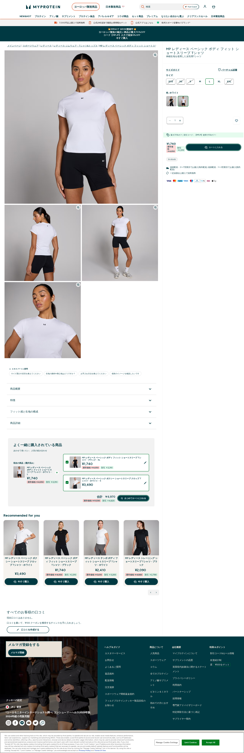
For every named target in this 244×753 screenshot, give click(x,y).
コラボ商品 (122, 16)
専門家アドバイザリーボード (187, 705)
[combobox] (169, 6)
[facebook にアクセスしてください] (15, 723)
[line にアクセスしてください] (22, 723)
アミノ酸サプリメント (159, 682)
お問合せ (109, 660)
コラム (153, 667)
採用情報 (177, 698)
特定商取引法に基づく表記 (186, 712)
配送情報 (109, 680)
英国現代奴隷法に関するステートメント (189, 669)
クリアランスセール (197, 16)
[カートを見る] (213, 7)
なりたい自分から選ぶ (172, 16)
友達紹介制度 (219, 662)
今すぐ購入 (23, 581)
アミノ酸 (53, 16)
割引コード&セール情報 (222, 653)
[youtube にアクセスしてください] (29, 723)
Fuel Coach (192, 7)
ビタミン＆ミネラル (159, 694)
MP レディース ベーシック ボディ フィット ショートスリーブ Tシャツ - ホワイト (140, 46)
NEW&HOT (25, 16)
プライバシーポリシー (184, 678)
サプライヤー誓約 (182, 719)
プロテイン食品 (87, 16)
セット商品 (137, 16)
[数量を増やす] (180, 120)
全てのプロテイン (159, 673)
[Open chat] (42, 723)
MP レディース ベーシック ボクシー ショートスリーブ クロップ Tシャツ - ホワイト (21, 561)
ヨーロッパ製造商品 (85, 6)
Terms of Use (100, 750)
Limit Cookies (191, 742)
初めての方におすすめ (159, 705)
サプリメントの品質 (183, 660)
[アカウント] (205, 7)
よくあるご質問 (113, 667)
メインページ (14, 46)
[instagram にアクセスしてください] (8, 723)
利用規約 (177, 685)
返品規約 (109, 673)
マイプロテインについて (185, 653)
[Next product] (156, 592)
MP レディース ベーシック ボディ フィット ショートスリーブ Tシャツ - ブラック (61, 561)
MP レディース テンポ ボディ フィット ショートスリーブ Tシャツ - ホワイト (101, 561)
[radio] (170, 82)
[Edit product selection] (145, 462)
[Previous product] (150, 592)
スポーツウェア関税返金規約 (119, 694)
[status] (175, 120)
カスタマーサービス (115, 653)
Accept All (210, 742)
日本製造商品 (218, 16)
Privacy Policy (85, 750)
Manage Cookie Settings (167, 742)
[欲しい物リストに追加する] (236, 121)
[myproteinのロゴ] (43, 7)
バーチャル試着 (229, 70)
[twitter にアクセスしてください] (35, 723)
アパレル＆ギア (106, 16)
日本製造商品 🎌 (115, 6)
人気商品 (154, 653)
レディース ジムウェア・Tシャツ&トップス (76, 46)
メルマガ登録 (17, 652)
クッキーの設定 (14, 700)
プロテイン (40, 16)
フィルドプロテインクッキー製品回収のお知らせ (125, 703)
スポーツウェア (31, 46)
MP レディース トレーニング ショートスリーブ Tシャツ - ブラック (141, 561)
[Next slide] (158, 559)
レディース (46, 46)
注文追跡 (109, 687)
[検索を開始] (143, 6)
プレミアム (152, 16)
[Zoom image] (155, 55)
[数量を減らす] (170, 120)
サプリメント (68, 16)
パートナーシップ (182, 692)
